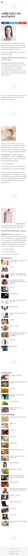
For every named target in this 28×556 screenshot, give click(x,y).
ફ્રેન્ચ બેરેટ (12, 287)
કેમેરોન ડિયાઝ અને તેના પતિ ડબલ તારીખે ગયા (17, 395)
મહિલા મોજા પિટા (13, 346)
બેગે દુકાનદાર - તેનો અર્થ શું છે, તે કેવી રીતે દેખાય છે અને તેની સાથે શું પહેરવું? (18, 274)
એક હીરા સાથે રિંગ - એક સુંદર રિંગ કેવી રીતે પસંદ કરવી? (18, 261)
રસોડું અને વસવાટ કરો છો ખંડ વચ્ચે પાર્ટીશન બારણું (17, 456)
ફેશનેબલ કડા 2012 (14, 326)
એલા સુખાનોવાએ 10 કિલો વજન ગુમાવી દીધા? (18, 522)
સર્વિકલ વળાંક (13, 423)
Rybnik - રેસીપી (13, 443)
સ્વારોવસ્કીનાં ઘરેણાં (14, 306)
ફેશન (2, 10)
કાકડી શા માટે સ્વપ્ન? (14, 401)
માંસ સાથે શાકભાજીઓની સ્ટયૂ (16, 449)
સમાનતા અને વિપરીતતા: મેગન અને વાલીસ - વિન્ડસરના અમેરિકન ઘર (17, 476)
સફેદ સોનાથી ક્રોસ (14, 293)
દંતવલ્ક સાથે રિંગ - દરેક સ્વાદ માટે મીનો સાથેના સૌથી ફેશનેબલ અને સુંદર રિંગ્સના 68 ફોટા (18, 334)
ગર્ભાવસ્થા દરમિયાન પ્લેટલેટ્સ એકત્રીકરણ (16, 408)
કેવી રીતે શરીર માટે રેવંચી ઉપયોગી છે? (18, 417)
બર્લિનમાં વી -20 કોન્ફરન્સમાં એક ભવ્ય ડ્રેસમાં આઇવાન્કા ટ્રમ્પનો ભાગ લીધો (18, 489)
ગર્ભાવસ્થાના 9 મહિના (14, 482)
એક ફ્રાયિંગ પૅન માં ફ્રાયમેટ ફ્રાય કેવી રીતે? (18, 382)
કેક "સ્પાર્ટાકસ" (13, 508)
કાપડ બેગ (12, 267)
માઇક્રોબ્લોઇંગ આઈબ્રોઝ (15, 375)
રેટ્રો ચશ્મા (12, 319)
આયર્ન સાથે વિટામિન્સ (14, 462)
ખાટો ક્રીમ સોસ (13, 436)
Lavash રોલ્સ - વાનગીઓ (15, 469)
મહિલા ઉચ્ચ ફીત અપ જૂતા (15, 502)
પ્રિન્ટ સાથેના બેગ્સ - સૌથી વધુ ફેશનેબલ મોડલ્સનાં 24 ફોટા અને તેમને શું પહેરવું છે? (18, 281)
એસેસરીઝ (6, 10)
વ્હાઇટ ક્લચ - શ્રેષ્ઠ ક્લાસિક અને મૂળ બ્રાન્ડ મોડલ (18, 300)
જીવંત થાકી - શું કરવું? (15, 495)
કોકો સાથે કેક (13, 430)
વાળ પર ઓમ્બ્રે (13, 515)
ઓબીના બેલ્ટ (12, 340)
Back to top (14, 549)
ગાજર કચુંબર (12, 388)
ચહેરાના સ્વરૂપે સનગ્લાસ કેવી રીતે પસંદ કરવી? (18, 313)
